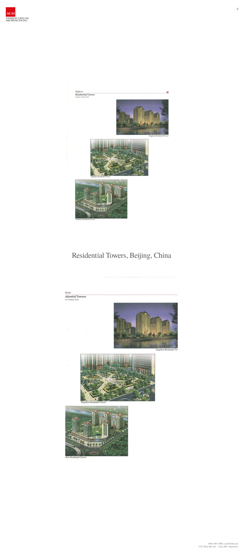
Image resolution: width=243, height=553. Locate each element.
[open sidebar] (237, 9)
